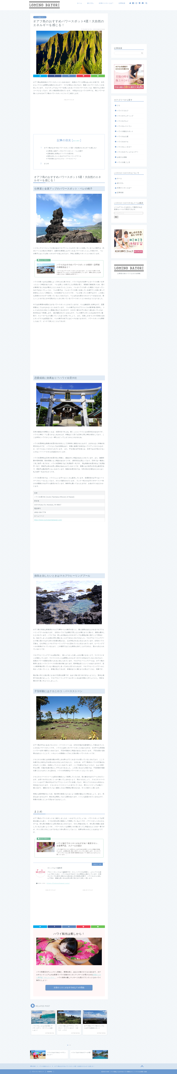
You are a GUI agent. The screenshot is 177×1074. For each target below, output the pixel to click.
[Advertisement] (69, 115)
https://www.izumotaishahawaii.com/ (48, 520)
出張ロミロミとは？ (106, 3)
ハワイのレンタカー (124, 147)
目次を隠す (76, 140)
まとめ (46, 163)
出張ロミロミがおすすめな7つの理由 (69, 988)
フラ (118, 105)
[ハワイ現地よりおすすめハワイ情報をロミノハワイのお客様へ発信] (44, 8)
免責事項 (49, 1071)
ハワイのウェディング (125, 116)
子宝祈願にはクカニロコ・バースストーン (62, 158)
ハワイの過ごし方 (123, 162)
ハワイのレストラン (124, 126)
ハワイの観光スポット (39, 17)
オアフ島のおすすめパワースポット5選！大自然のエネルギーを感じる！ (70, 148)
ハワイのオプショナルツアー (127, 152)
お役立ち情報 (122, 157)
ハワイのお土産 (122, 136)
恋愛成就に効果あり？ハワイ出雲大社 (60, 153)
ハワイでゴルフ (122, 110)
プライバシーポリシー (38, 1071)
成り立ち (90, 3)
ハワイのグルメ (122, 121)
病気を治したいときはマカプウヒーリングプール (64, 156)
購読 (116, 217)
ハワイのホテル (122, 142)
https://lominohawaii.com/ (58, 883)
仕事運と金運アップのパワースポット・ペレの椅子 (65, 151)
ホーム (79, 3)
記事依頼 (122, 3)
